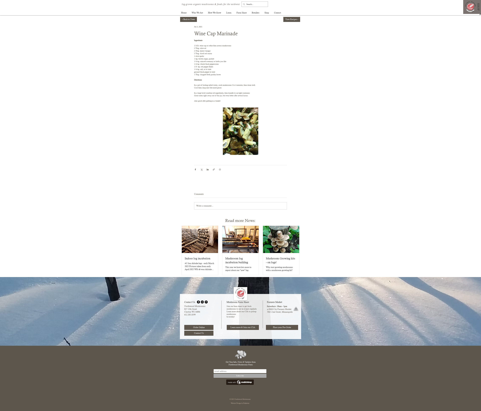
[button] (197, 13)
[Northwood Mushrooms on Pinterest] (206, 301)
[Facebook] (198, 301)
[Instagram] (202, 301)
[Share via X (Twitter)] (201, 169)
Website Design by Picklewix (240, 403)
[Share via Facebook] (195, 169)
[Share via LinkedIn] (207, 169)
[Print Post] (220, 169)
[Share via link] (214, 169)
